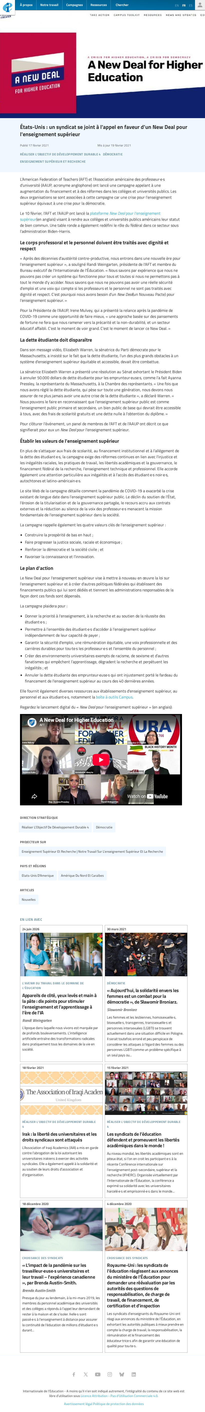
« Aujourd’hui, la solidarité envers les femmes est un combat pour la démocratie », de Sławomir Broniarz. (146, 992)
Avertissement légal (78, 1403)
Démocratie (104, 827)
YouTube (98, 1374)
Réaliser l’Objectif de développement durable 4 (55, 827)
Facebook (74, 1374)
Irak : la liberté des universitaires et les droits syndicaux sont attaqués (61, 1122)
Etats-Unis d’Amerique (38, 875)
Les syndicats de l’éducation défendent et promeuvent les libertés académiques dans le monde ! (146, 1130)
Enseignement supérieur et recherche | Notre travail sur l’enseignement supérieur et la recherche (92, 851)
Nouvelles (29, 899)
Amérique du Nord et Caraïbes (82, 875)
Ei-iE (7, 8)
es (190, 5)
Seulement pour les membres (200, 5)
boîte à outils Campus (114, 697)
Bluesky (122, 1374)
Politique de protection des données (118, 1403)
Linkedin (134, 1374)
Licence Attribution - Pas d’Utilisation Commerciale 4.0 (119, 1395)
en (177, 5)
